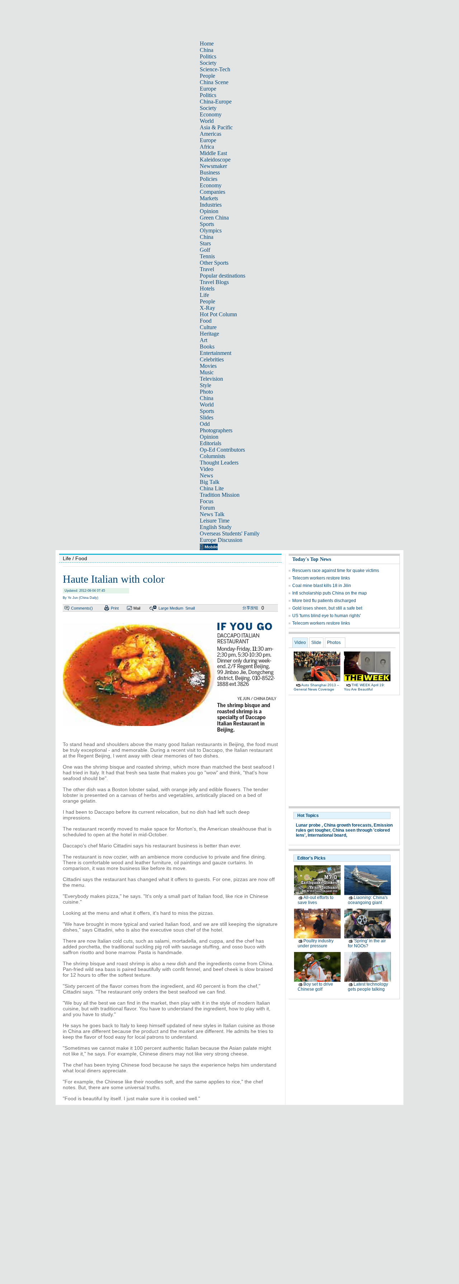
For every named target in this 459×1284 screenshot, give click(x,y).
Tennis (207, 256)
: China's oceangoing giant (368, 900)
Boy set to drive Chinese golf (315, 987)
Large (163, 608)
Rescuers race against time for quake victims (335, 570)
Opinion (209, 211)
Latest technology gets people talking (368, 987)
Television (211, 379)
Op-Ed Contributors (222, 450)
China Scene (214, 82)
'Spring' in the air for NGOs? (367, 943)
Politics (208, 56)
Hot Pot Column (218, 314)
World (207, 121)
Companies (212, 192)
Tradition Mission (220, 495)
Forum (207, 508)
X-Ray (207, 308)
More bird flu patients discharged (324, 600)
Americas (210, 134)
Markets (209, 198)
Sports (207, 224)
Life (204, 295)
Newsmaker (213, 166)
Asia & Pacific (216, 127)
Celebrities (212, 359)
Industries (211, 205)
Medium (176, 608)
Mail (136, 608)
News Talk (212, 514)
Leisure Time (215, 521)
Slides (206, 417)
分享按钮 (250, 608)
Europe (208, 89)
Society (208, 63)
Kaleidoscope (215, 160)
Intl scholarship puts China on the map (329, 593)
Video (206, 469)
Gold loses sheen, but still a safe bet (327, 608)
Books (207, 346)
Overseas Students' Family (230, 533)
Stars (205, 243)
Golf (205, 250)
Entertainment (215, 353)
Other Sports (214, 263)
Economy (211, 114)
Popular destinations (222, 276)
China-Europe (216, 101)
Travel (207, 269)
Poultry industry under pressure (315, 943)
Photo (206, 392)
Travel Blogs (214, 282)
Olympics (211, 230)
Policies (208, 179)
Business (210, 172)
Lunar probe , (309, 825)
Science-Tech (215, 69)
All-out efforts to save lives (315, 900)
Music (207, 372)
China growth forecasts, (348, 825)
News (206, 475)
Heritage (209, 334)
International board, (327, 835)
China (206, 50)
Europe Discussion (221, 540)
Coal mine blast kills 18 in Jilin (321, 585)
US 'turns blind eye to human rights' (326, 615)
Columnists (212, 456)
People (207, 76)
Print (115, 608)
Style (205, 385)
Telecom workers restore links (321, 578)
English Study (216, 527)
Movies (208, 366)
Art (203, 340)
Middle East (213, 153)
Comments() (82, 608)
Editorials (210, 443)
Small (190, 608)
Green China (214, 218)
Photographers (216, 430)
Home (207, 43)
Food (206, 321)
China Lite (212, 488)
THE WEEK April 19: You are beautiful (364, 687)
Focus (206, 501)
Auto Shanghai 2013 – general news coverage (316, 687)
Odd (205, 424)
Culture (208, 327)
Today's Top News (311, 559)
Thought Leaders (219, 463)
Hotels (207, 288)
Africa (207, 147)
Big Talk (209, 482)
